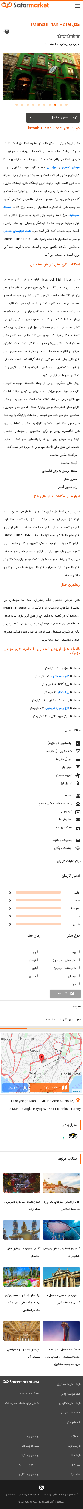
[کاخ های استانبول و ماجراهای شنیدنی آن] (22, 1323)
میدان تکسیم (70, 167)
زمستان (33, 976)
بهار (35, 952)
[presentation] (76, 76)
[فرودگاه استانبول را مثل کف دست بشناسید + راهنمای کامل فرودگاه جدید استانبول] (61, 1323)
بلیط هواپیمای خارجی (17, 231)
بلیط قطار (76, 1455)
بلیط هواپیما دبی (30, 1446)
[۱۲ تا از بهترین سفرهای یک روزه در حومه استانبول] (61, 1175)
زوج (74, 952)
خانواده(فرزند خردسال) (65, 960)
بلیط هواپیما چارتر (71, 1394)
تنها (74, 984)
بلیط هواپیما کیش (29, 1455)
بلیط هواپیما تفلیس (28, 1474)
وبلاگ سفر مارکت (29, 1393)
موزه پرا (52, 167)
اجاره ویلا (76, 1474)
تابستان (33, 960)
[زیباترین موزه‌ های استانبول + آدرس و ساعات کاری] (61, 1269)
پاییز (34, 968)
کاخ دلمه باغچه (60, 676)
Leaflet (77, 1091)
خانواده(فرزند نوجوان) (65, 968)
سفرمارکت (75, 1436)
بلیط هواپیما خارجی (70, 1403)
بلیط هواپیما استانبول (69, 1384)
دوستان (72, 976)
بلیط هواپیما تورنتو (70, 1412)
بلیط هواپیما (32, 1436)
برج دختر (63, 692)
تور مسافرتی (74, 1446)
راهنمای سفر (74, 1422)
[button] (66, 104)
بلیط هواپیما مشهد (29, 1465)
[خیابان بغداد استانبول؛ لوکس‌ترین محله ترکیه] (22, 1175)
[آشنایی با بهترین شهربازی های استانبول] (22, 1222)
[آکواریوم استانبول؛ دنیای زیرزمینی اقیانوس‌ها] (61, 1222)
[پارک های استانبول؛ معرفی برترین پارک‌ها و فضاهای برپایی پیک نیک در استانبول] (22, 1269)
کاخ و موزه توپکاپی (57, 708)
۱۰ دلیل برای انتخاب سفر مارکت (22, 1403)
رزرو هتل (76, 1465)
